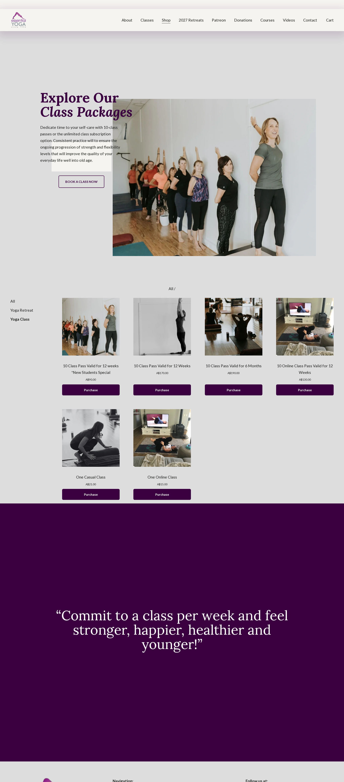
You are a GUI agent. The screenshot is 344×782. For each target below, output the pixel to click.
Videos (289, 20)
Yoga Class (19, 319)
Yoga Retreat (21, 310)
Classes (147, 20)
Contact (310, 20)
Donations (243, 20)
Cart (330, 20)
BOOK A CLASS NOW (81, 181)
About (127, 20)
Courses (267, 20)
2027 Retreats (191, 20)
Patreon (219, 20)
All (171, 288)
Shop (166, 20)
